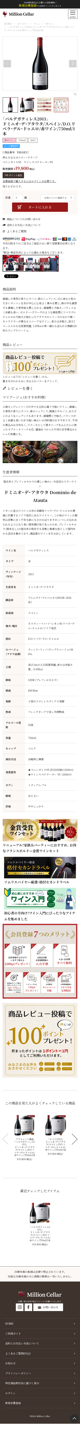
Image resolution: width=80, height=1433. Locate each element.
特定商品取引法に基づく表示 (22, 1383)
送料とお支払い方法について (24, 225)
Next (72, 63)
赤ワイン (50, 23)
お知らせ (10, 1363)
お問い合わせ (50, 1307)
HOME (8, 23)
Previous (7, 63)
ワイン (37, 23)
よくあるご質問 (16, 231)
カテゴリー (22, 23)
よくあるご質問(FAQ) (18, 1353)
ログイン (10, 1393)
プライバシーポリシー (18, 1373)
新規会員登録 (13, 1403)
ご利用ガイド (13, 1333)
